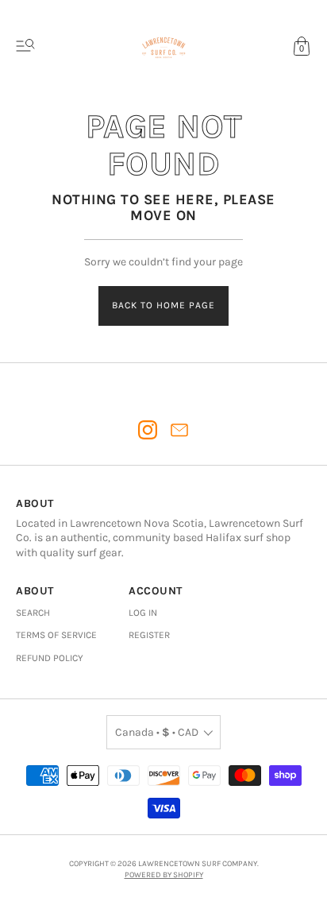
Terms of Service (56, 634)
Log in (143, 612)
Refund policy (49, 657)
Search (33, 612)
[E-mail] (179, 429)
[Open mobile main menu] (25, 46)
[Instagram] (147, 429)
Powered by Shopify (164, 875)
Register (149, 634)
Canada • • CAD (156, 732)
